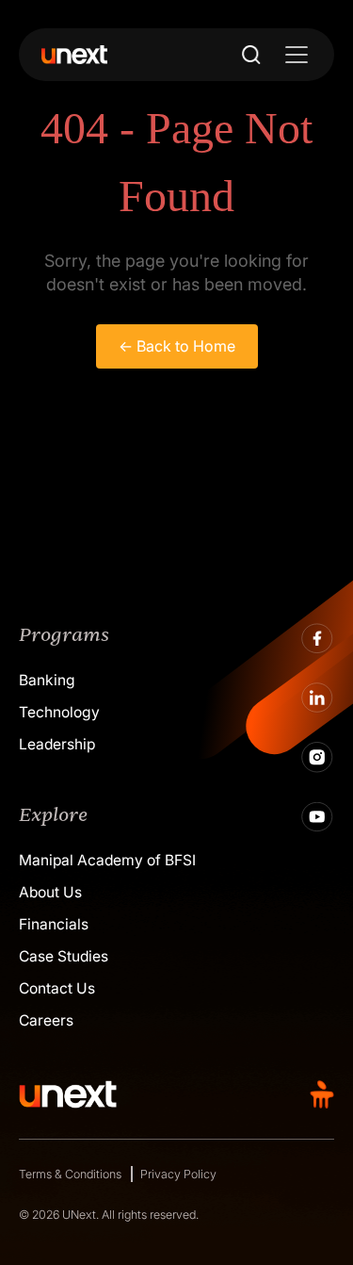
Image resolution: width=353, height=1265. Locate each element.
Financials (53, 924)
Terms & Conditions (70, 1174)
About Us (50, 892)
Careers (46, 1020)
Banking (47, 680)
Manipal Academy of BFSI (107, 860)
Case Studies (63, 956)
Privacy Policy (178, 1174)
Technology (59, 712)
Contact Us (57, 988)
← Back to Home (177, 346)
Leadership (57, 744)
